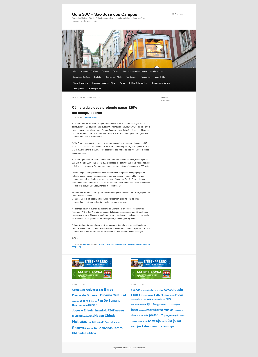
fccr (164, 299)
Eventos (93, 301)
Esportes (85, 300)
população (143, 315)
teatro (166, 326)
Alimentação (78, 289)
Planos (122, 83)
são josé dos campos (146, 326)
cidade (107, 244)
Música (77, 315)
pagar (139, 244)
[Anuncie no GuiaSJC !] (92, 278)
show (151, 321)
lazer (134, 309)
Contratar (97, 77)
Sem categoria (112, 322)
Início (75, 71)
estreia (143, 299)
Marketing (119, 310)
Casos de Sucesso (85, 295)
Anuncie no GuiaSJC (89, 71)
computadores (116, 244)
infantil (167, 305)
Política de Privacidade (138, 83)
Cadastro (105, 71)
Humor (92, 305)
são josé (75, 246)
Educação (75, 301)
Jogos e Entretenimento (88, 310)
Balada (99, 289)
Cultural (119, 294)
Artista (90, 289)
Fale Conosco (131, 77)
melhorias (142, 310)
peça (181, 310)
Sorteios (88, 328)
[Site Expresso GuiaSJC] (92, 266)
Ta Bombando (103, 328)
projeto (182, 315)
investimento (132, 244)
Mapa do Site (160, 77)
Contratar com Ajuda (113, 77)
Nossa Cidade (105, 315)
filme (168, 299)
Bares (108, 289)
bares (167, 290)
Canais (115, 71)
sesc (145, 321)
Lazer (109, 310)
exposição (158, 299)
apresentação (147, 290)
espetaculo (135, 299)
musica (168, 310)
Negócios (88, 316)
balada (157, 290)
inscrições (175, 304)
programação (171, 315)
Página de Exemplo (80, 83)
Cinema (106, 295)
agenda (135, 290)
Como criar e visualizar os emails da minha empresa (143, 71)
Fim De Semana (109, 300)
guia (124, 244)
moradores (154, 309)
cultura (158, 295)
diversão (178, 294)
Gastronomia (80, 305)
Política (92, 322)
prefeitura (146, 244)
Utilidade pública (94, 88)
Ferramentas (145, 77)
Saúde (100, 322)
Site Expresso (78, 88)
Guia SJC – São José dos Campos (104, 14)
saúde (140, 321)
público (134, 321)
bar (161, 290)
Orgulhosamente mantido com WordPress (129, 348)
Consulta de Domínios (81, 77)
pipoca (134, 315)
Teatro (118, 327)
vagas (172, 327)
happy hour (160, 304)
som (163, 321)
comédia (150, 295)
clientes (144, 295)
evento (150, 298)
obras (176, 310)
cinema (135, 295)
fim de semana (138, 304)
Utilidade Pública (84, 333)
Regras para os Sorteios (160, 83)
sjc (80, 246)
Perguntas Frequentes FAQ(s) (103, 83)
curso (172, 295)
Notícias (86, 244)
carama (101, 244)
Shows (78, 327)
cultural (166, 295)
